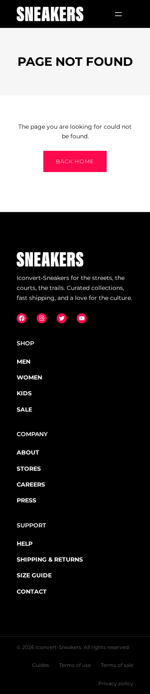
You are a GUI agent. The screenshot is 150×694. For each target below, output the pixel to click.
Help (24, 543)
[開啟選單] (118, 14)
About (28, 452)
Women (29, 377)
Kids (24, 393)
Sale (24, 409)
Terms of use (75, 665)
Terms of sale (117, 665)
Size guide (34, 575)
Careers (31, 484)
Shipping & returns (50, 559)
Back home (75, 161)
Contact (32, 591)
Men (23, 361)
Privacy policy (115, 683)
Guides (40, 665)
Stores (29, 468)
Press (26, 500)
